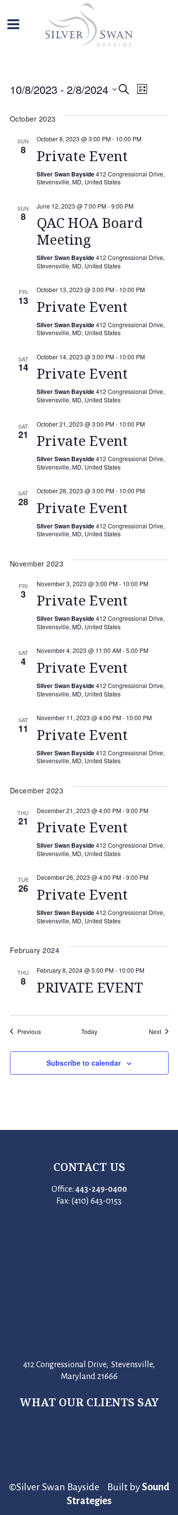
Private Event (82, 155)
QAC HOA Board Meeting (90, 231)
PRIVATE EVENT (90, 987)
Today (89, 1032)
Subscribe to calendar (83, 1063)
